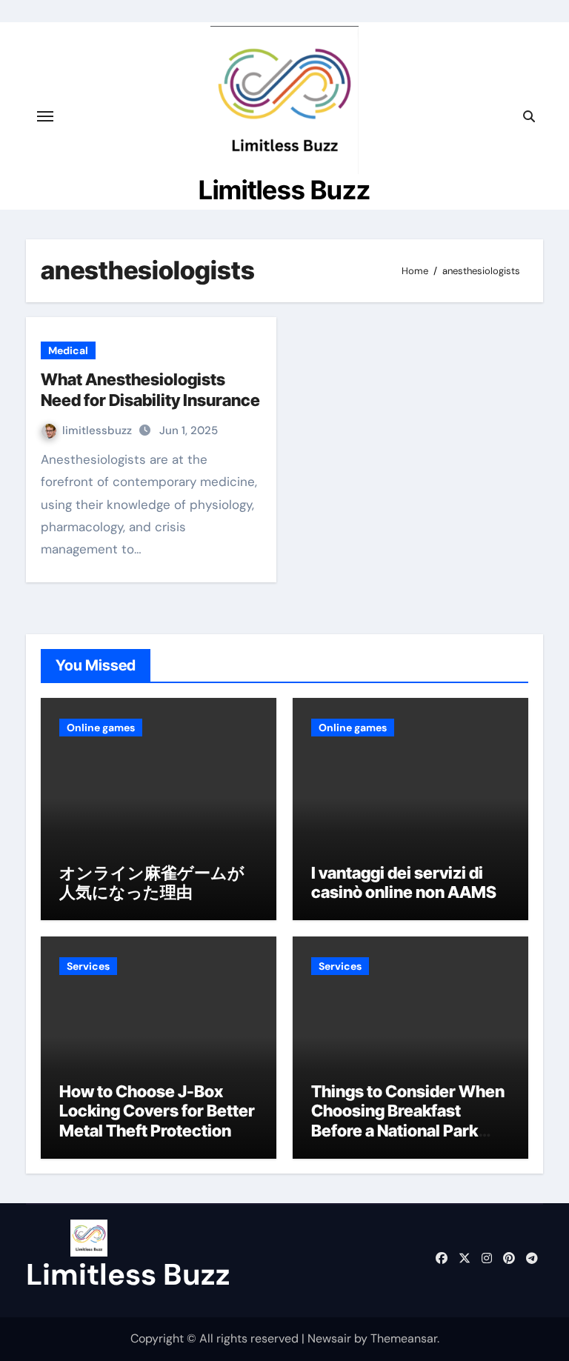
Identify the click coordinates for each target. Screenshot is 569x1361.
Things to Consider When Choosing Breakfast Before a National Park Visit (408, 1120)
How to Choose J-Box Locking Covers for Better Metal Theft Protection (157, 1111)
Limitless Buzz (284, 189)
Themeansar (403, 1338)
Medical (68, 350)
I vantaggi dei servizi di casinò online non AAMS (403, 882)
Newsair (329, 1338)
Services (88, 966)
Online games (101, 727)
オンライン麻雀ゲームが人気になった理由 (151, 882)
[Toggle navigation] (45, 116)
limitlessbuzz (98, 430)
